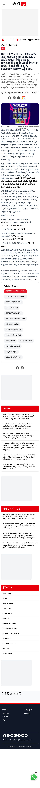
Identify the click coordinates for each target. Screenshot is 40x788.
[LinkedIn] (19, 735)
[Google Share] (27, 99)
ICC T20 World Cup (12, 308)
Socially (22, 40)
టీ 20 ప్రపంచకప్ (10, 341)
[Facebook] (9, 97)
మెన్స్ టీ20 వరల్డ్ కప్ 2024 (13, 357)
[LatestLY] (19, 5)
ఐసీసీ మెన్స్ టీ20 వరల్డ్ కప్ (13, 335)
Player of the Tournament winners (15, 319)
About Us (6, 740)
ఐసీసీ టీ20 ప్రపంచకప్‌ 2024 (14, 330)
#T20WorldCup (7, 222)
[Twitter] (8, 735)
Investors (29, 740)
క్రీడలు (10, 45)
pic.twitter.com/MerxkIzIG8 (12, 225)
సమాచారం (5, 717)
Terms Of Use (14, 740)
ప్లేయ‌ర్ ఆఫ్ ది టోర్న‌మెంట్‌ (13, 346)
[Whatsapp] (18, 97)
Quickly (11, 40)
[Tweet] (22, 367)
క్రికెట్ (15, 45)
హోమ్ (3, 45)
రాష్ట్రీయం (30, 40)
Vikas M (6, 93)
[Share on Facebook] (17, 367)
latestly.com (31, 279)
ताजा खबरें (7, 408)
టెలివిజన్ (26, 714)
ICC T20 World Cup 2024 (13, 313)
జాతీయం (5, 710)
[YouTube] (11, 735)
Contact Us (22, 740)
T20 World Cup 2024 (12, 324)
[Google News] (22, 735)
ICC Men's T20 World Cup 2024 (15, 297)
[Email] (26, 735)
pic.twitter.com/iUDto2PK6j (12, 239)
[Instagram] (15, 735)
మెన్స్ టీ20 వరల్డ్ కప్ (11, 352)
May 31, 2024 (19, 229)
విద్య (3, 720)
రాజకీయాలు (5, 714)
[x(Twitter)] (14, 97)
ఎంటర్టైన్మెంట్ (28, 710)
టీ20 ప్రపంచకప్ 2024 (26, 341)
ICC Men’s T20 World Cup (14, 302)
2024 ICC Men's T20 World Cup (15, 291)
